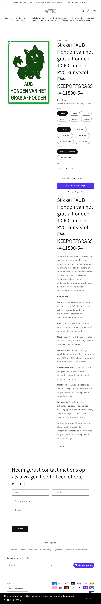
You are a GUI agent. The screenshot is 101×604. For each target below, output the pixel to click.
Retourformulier (83, 549)
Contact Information (28, 549)
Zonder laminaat (67, 151)
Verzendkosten (62, 104)
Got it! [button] (88, 598)
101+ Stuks (82, 141)
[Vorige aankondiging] (5, 3)
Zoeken (14, 549)
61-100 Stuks (65, 141)
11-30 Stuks (65, 135)
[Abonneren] (51, 565)
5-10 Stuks (79, 129)
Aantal (59, 163)
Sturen (20, 528)
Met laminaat (66, 157)
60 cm (86, 119)
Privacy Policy (45, 549)
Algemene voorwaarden (64, 549)
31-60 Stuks (82, 135)
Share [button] (62, 446)
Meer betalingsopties (75, 192)
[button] (5, 11)
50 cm (74, 119)
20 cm (74, 113)
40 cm (62, 119)
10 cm (62, 113)
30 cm (86, 113)
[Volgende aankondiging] (96, 3)
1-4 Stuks (64, 129)
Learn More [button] (19, 600)
